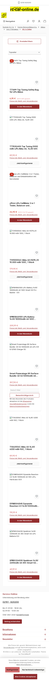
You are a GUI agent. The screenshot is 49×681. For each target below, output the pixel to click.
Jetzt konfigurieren (25, 163)
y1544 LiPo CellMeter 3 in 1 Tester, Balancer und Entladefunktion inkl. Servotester (22, 204)
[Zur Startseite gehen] (24, 9)
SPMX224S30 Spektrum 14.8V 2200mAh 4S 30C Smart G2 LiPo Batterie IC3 (24, 561)
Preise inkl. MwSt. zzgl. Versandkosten (24, 101)
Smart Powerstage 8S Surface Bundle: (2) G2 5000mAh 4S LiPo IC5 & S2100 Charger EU (24, 374)
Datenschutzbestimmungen (19, 406)
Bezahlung (8, 629)
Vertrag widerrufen (12, 622)
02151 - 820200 (11, 602)
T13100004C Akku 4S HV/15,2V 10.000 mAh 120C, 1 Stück (24, 261)
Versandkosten (9, 647)
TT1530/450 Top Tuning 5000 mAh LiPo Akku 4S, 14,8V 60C (24, 147)
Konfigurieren (12, 670)
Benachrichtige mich (24, 395)
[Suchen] (28, 21)
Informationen (9, 634)
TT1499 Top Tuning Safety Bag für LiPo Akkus (24, 91)
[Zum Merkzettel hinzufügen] (36, 82)
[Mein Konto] (39, 21)
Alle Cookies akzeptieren (25, 677)
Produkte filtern (26, 41)
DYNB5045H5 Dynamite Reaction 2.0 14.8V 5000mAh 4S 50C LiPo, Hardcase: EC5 (23, 505)
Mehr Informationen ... (24, 664)
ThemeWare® (25, 654)
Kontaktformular (22, 615)
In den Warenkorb (24, 107)
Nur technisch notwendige (33, 670)
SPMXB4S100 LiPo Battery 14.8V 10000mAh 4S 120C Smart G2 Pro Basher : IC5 (22, 318)
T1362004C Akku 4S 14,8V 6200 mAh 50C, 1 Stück (22, 448)
